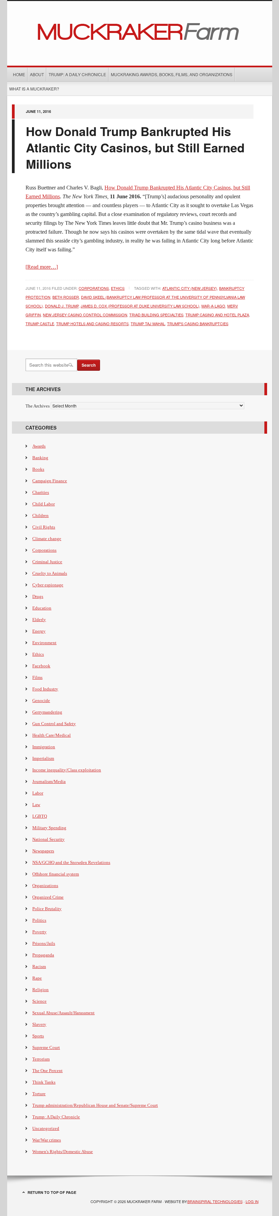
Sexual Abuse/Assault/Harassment (63, 1012)
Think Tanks (43, 1082)
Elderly (39, 619)
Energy (39, 631)
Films (37, 677)
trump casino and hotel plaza (217, 314)
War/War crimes (46, 1140)
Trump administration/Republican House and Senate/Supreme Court (95, 1105)
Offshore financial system (55, 874)
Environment (44, 642)
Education (41, 608)
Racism (39, 966)
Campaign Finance (49, 480)
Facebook (41, 665)
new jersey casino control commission (85, 314)
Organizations (45, 885)
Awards (39, 446)
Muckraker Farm (139, 30)
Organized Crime (48, 897)
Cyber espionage (47, 584)
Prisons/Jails (43, 943)
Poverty (39, 931)
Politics (39, 920)
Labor (37, 793)
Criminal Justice (47, 561)
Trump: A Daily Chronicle (77, 74)
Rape (37, 978)
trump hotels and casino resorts (92, 323)
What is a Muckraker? (34, 88)
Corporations (94, 288)
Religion (40, 989)
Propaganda (43, 954)
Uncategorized (45, 1128)
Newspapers (43, 850)
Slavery (39, 1024)
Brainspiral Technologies (215, 1201)
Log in (252, 1201)
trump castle (40, 323)
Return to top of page (52, 1192)
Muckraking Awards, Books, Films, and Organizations (171, 74)
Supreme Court (46, 1047)
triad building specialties (156, 314)
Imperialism (43, 758)
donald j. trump (62, 306)
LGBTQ (39, 816)
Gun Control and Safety (54, 723)
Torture (39, 1093)
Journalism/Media (49, 781)
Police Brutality (47, 908)
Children (40, 515)
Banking (40, 457)
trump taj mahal (148, 323)
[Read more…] (42, 267)
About (37, 74)
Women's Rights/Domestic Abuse (62, 1151)
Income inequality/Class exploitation (66, 769)
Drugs (37, 596)
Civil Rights (43, 527)
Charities (40, 492)
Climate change (46, 538)
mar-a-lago (213, 306)
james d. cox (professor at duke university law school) (140, 306)
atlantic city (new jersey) (189, 288)
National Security (48, 839)
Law (36, 804)
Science (39, 1001)
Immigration (43, 746)
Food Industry (45, 689)
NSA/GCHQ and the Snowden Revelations (71, 862)
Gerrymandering (47, 712)
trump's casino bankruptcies (197, 323)
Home (19, 74)
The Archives (38, 406)
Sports (38, 1035)
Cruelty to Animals (49, 573)
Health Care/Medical (51, 735)
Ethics (118, 288)
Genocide (41, 700)
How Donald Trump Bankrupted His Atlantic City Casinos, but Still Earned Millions (135, 147)
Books (38, 469)
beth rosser (65, 297)
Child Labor (43, 503)
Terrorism (41, 1059)
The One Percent (47, 1070)
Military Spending (49, 827)
